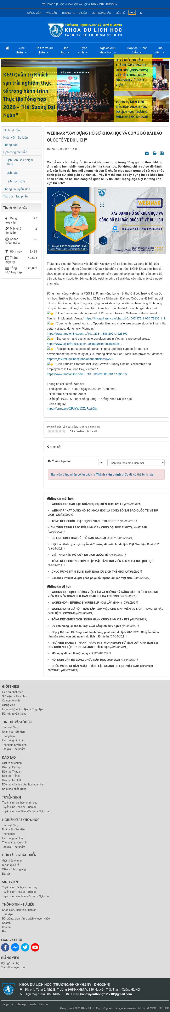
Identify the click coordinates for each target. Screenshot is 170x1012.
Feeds (32, 1004)
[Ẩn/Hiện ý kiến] (101, 462)
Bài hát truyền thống (14, 713)
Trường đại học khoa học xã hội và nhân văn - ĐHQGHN (79, 4)
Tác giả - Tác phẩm (16, 196)
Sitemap (21, 1004)
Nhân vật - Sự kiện (15, 137)
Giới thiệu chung (12, 763)
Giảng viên (34, 12)
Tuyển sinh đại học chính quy (19, 802)
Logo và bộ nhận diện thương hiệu (22, 709)
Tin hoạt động (12, 130)
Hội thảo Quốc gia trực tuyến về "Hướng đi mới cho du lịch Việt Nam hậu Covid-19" (105, 544)
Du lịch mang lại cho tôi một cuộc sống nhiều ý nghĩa (86, 626)
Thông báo (10, 145)
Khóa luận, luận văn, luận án (19, 910)
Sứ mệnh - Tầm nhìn (14, 696)
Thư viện (7, 914)
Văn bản (51, 12)
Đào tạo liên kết (11, 780)
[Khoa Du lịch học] (85, 29)
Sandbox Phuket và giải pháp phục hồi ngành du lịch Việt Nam (92, 578)
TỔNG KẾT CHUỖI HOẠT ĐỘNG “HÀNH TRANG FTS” (85, 521)
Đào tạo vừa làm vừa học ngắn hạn (23, 784)
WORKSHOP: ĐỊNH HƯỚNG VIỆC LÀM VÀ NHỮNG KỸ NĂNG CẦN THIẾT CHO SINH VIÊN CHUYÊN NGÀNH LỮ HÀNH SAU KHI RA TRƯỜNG (103, 594)
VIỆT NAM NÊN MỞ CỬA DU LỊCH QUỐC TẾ (80, 555)
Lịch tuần (12, 172)
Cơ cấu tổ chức (11, 700)
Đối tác (6, 873)
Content (6, 927)
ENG (132, 12)
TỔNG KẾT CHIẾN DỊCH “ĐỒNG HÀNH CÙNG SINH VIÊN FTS (90, 619)
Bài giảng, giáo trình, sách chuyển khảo (26, 918)
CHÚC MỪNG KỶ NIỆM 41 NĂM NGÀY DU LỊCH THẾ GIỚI (88, 571)
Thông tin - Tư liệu (74, 12)
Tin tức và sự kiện (44, 50)
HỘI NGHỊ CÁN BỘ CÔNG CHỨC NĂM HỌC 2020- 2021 (86, 660)
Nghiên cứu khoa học (108, 50)
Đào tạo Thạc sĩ (11, 771)
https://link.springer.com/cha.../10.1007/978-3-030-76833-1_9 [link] (125, 318)
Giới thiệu (20, 50)
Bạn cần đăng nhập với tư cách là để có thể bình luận (102, 474)
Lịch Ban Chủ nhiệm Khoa (19, 162)
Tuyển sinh (82, 50)
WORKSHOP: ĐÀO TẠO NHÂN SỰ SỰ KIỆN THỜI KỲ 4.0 (87, 504)
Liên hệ (120, 12)
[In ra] (155, 153)
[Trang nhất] (7, 48)
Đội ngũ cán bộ (10, 963)
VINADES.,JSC (159, 1008)
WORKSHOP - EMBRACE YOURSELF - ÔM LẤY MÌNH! (86, 602)
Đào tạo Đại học (11, 767)
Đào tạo (64, 50)
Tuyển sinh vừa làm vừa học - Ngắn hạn (26, 811)
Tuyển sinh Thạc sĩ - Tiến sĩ (19, 807)
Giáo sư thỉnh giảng (14, 869)
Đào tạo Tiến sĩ (11, 776)
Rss (4, 931)
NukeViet (131, 1008)
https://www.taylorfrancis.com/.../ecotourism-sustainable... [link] (84, 343)
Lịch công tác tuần (15, 152)
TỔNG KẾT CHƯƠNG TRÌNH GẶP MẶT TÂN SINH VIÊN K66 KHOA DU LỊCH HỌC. (103, 561)
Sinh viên (159, 50)
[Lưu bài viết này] (162, 153)
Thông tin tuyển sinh (16, 189)
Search (6, 923)
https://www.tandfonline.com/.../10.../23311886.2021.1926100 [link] (87, 333)
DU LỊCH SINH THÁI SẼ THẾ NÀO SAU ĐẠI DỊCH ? (84, 538)
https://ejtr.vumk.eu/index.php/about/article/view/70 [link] (80, 359)
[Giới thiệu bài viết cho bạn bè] (147, 153)
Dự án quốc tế (10, 865)
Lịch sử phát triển (12, 692)
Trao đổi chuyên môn (13, 967)
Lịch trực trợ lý (15, 181)
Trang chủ (7, 1004)
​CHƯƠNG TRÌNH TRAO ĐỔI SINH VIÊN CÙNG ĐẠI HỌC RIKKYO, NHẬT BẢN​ (99, 527)
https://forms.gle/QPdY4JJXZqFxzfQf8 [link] (72, 408)
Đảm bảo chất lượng (14, 789)
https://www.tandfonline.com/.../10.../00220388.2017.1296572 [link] (87, 374)
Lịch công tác (101, 12)
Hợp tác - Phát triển (137, 50)
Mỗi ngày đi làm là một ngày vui (72, 653)
